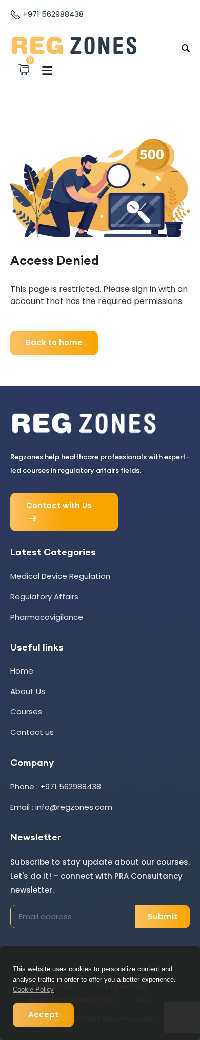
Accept (43, 1014)
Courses (26, 711)
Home (21, 670)
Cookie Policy (33, 989)
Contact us (32, 732)
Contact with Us (59, 505)
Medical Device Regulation (60, 576)
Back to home (54, 342)
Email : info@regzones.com (61, 806)
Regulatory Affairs (44, 596)
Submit (162, 916)
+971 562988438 (52, 14)
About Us (27, 691)
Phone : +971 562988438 (55, 786)
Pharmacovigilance (46, 617)
